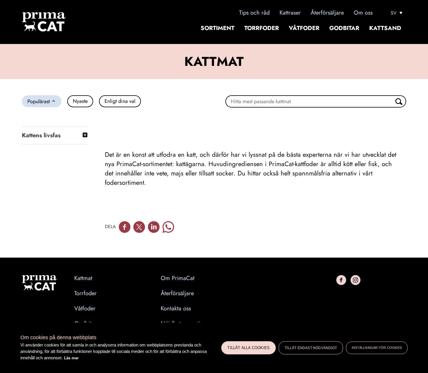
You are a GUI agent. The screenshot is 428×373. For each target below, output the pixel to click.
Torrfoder (261, 28)
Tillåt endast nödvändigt (311, 348)
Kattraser (290, 12)
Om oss (363, 12)
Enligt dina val (120, 101)
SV (394, 13)
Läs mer (71, 358)
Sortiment (217, 28)
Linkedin (154, 227)
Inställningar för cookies (377, 347)
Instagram (355, 280)
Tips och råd (254, 12)
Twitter (139, 227)
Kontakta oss (176, 308)
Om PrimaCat (177, 278)
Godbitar (344, 28)
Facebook (124, 227)
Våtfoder (304, 28)
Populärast (44, 102)
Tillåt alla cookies (248, 348)
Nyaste (80, 101)
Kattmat (83, 278)
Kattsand (385, 28)
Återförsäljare (327, 12)
